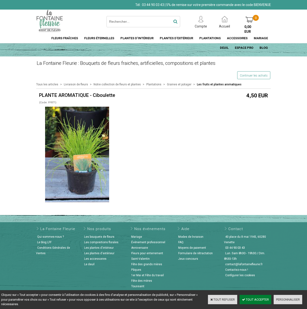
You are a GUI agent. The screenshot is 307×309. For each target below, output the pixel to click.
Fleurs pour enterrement (147, 253)
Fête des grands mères (146, 264)
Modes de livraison (190, 236)
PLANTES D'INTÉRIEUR (137, 38)
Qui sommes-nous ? (50, 236)
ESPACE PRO (244, 48)
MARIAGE (261, 38)
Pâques (136, 269)
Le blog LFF (44, 242)
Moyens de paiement (192, 247)
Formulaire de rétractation (195, 253)
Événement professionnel (148, 242)
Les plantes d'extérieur (99, 253)
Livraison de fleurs (76, 84)
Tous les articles (47, 84)
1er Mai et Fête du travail (147, 275)
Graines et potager (179, 84)
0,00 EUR (247, 29)
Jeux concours (188, 258)
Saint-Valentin (140, 258)
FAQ (180, 242)
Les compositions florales (101, 242)
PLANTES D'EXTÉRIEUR (176, 38)
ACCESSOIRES (237, 38)
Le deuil (89, 264)
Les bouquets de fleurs (99, 236)
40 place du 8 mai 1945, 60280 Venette (245, 239)
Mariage (136, 236)
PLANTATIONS (210, 38)
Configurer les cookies (240, 275)
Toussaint (137, 286)
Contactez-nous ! (236, 269)
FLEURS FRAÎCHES (64, 38)
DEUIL (224, 48)
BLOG (264, 48)
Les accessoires (95, 258)
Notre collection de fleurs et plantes (117, 84)
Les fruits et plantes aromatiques (219, 84)
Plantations (153, 84)
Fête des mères (141, 280)
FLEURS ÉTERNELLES (99, 38)
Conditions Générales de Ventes (53, 250)
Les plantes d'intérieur (99, 247)
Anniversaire (139, 247)
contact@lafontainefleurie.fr (244, 264)
